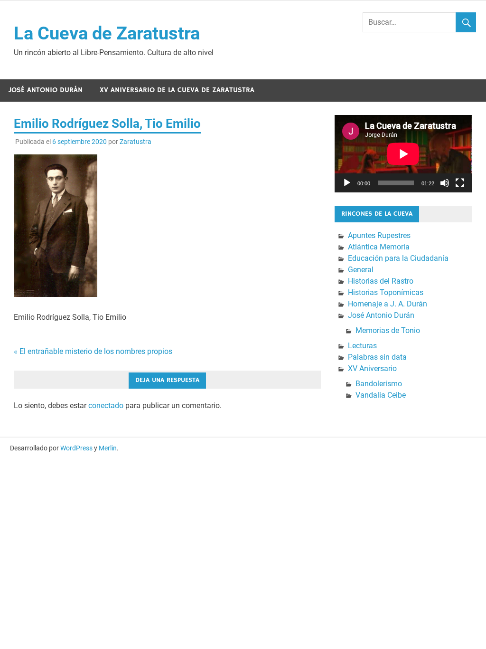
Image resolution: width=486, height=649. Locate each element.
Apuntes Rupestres (379, 235)
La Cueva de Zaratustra (107, 33)
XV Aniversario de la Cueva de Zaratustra (177, 90)
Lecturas (362, 345)
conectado (105, 405)
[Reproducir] (347, 183)
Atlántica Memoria (379, 246)
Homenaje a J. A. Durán (387, 303)
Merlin (108, 448)
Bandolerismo (378, 383)
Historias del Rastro (380, 281)
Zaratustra (135, 141)
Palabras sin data (377, 357)
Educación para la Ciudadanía (398, 258)
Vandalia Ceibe (380, 395)
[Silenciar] (444, 183)
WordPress (76, 448)
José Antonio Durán (46, 90)
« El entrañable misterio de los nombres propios (93, 351)
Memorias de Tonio (387, 330)
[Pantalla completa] (460, 183)
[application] (403, 153)
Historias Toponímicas (385, 292)
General (361, 269)
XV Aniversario (372, 368)
